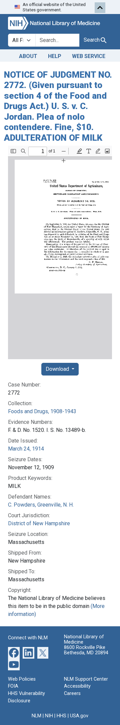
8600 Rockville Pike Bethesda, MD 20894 (86, 650)
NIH (49, 716)
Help (54, 56)
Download (58, 369)
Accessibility (77, 686)
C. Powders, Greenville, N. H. (41, 505)
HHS (61, 716)
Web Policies (22, 679)
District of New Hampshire (39, 523)
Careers (72, 693)
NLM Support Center (86, 679)
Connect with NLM (28, 638)
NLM (36, 716)
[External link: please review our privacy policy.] (14, 652)
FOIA (13, 686)
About (28, 56)
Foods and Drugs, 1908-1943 (42, 411)
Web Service (88, 56)
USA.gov (79, 716)
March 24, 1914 (26, 449)
